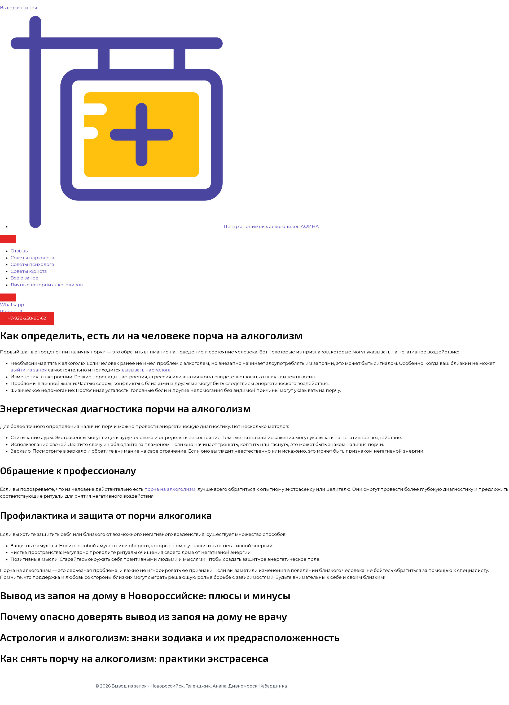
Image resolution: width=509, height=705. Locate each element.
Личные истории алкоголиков (47, 284)
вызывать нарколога (146, 370)
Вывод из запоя (18, 7)
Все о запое (24, 278)
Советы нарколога (32, 257)
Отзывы (20, 250)
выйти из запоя (29, 370)
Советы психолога (32, 264)
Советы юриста (29, 271)
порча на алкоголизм (169, 489)
